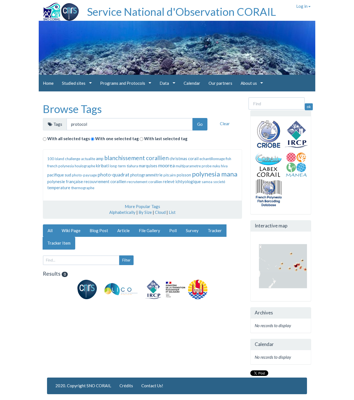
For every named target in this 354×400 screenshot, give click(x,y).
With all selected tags (68, 138)
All (50, 230)
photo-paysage (84, 175)
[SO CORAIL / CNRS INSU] (59, 9)
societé (219, 182)
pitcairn (169, 175)
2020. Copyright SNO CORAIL (83, 385)
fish (228, 159)
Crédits (126, 385)
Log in (302, 6)
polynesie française (65, 181)
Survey (192, 230)
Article (123, 230)
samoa (207, 182)
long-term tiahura (124, 166)
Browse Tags (72, 108)
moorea (166, 165)
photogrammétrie (146, 174)
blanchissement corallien (136, 157)
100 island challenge (63, 159)
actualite (88, 159)
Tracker (215, 230)
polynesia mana (214, 174)
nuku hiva (220, 166)
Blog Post (99, 230)
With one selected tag (117, 138)
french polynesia (60, 166)
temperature (58, 187)
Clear (225, 123)
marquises (148, 165)
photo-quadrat (113, 174)
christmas (178, 158)
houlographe (85, 166)
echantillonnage (212, 159)
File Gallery (149, 230)
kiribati (102, 165)
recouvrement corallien (105, 181)
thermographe (82, 188)
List (172, 212)
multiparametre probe (194, 166)
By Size (145, 212)
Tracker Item (59, 242)
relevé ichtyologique (182, 181)
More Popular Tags (142, 206)
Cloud (160, 212)
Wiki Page (71, 230)
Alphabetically (122, 212)
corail (193, 158)
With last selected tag (166, 138)
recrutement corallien (144, 182)
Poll (173, 230)
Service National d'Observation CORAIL (181, 11)
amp (99, 158)
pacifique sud (59, 174)
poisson (184, 174)
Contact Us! (152, 385)
